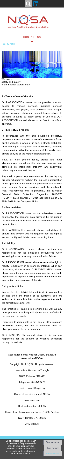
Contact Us (32, 37)
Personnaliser (53, 453)
